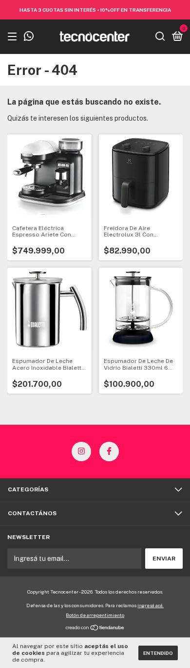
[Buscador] (160, 37)
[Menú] (13, 37)
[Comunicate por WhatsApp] (28, 37)
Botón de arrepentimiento (95, 615)
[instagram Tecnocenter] (81, 451)
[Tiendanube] (95, 628)
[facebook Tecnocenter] (109, 451)
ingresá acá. (150, 605)
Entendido (158, 653)
